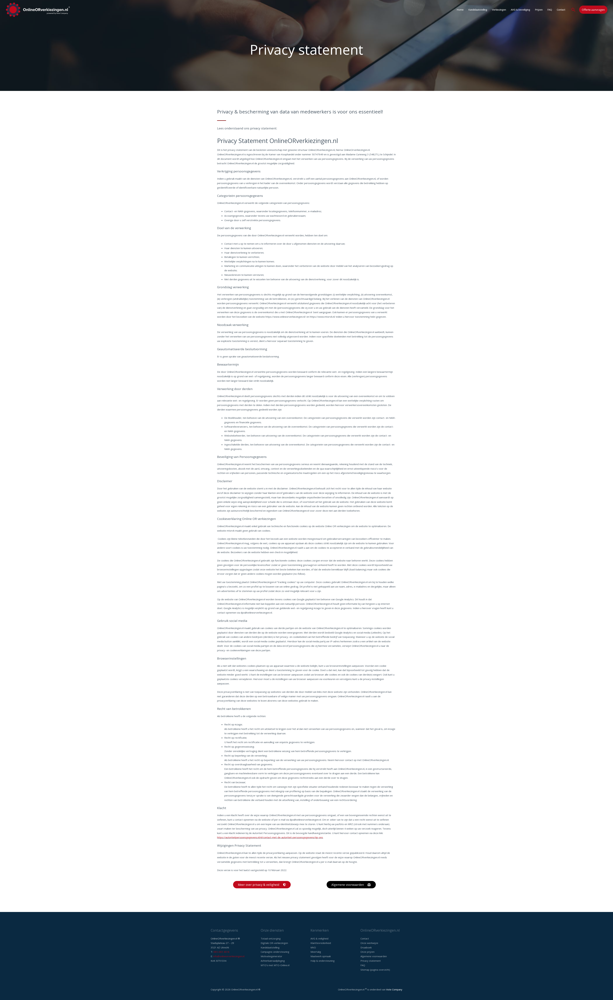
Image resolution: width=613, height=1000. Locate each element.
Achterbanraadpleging (273, 960)
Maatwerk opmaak (320, 956)
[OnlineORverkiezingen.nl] (38, 9)
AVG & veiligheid (319, 938)
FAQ (549, 9)
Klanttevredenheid (320, 943)
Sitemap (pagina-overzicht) (375, 969)
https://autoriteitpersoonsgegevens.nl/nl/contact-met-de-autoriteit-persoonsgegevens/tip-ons (270, 837)
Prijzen (539, 9)
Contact (561, 9)
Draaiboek (366, 947)
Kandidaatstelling (477, 9)
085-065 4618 (221, 951)
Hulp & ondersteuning (322, 960)
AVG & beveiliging (520, 9)
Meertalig (315, 951)
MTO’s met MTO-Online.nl (275, 965)
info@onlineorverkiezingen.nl (228, 956)
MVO (313, 947)
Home (460, 9)
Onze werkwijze (369, 943)
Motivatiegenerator (271, 956)
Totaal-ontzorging (271, 938)
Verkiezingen (499, 9)
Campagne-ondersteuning (275, 951)
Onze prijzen (367, 951)
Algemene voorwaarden (373, 956)
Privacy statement (370, 960)
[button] (573, 9)
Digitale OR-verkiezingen (274, 943)
